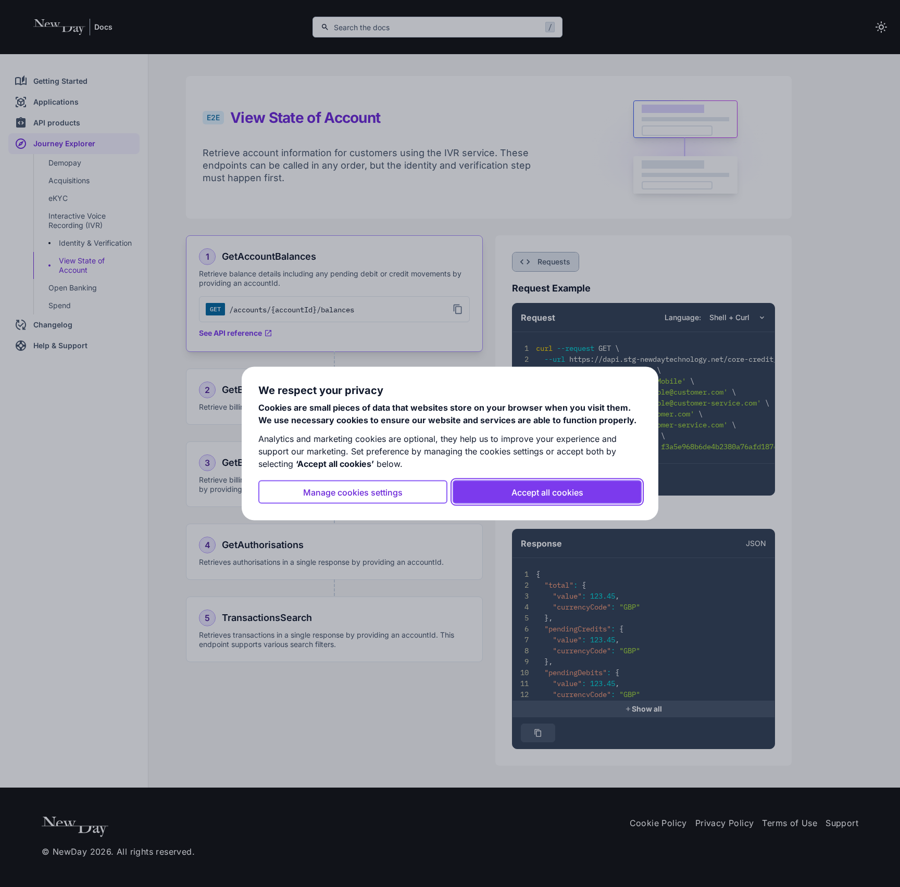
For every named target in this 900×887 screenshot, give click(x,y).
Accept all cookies (547, 492)
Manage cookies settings (353, 492)
